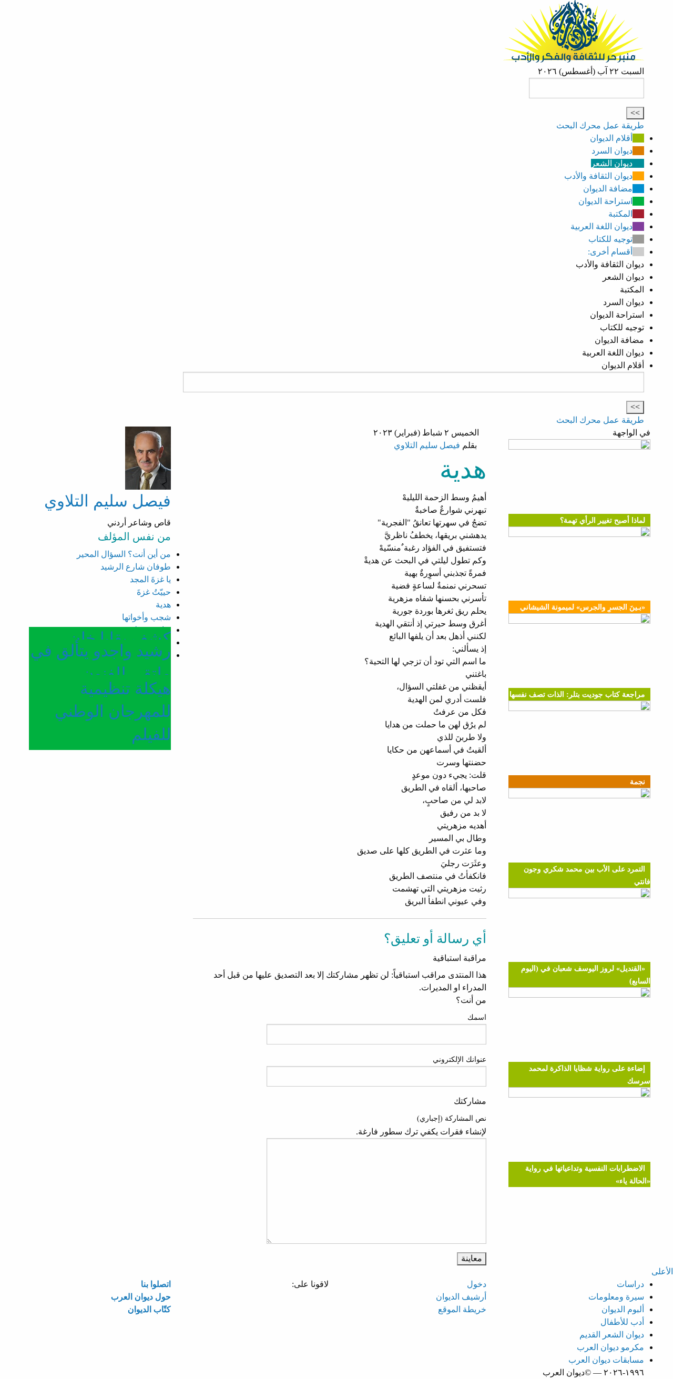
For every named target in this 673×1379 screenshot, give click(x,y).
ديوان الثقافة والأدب (598, 175)
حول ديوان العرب (141, 1296)
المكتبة (620, 213)
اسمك (476, 1017)
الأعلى (662, 1271)
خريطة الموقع (462, 1309)
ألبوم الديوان (622, 1309)
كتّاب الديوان (149, 1309)
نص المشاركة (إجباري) (451, 1118)
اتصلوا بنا (156, 1284)
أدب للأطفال (622, 1321)
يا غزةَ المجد (150, 579)
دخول (476, 1284)
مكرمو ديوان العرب (610, 1347)
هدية (163, 604)
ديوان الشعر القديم (611, 1334)
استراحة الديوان (605, 201)
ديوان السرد (612, 150)
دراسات (630, 1284)
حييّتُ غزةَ (154, 591)
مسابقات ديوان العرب (606, 1359)
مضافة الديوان (608, 188)
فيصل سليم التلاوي (427, 445)
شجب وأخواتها (146, 617)
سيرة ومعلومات (616, 1296)
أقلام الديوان (611, 138)
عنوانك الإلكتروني (459, 1059)
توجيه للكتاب (610, 239)
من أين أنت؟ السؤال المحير (124, 554)
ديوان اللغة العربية (601, 226)
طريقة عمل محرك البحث (600, 125)
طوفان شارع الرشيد (135, 566)
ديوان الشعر (612, 163)
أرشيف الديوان (461, 1296)
